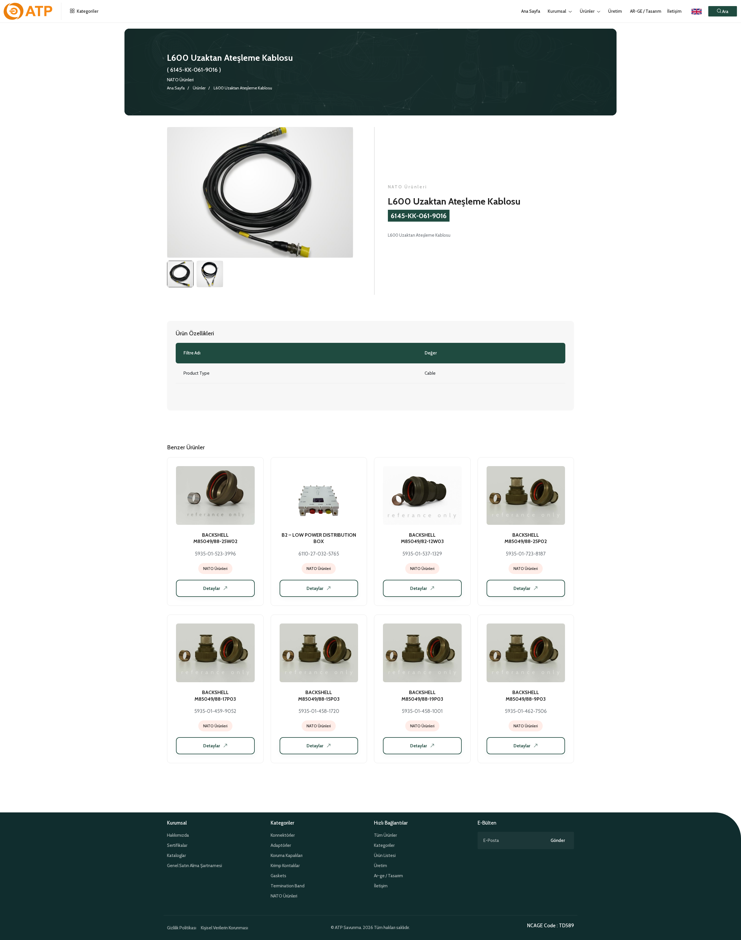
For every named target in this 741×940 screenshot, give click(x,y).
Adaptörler (281, 845)
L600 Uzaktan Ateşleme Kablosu (243, 88)
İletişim (674, 11)
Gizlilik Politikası (181, 927)
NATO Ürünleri (180, 79)
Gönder (558, 840)
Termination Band (288, 886)
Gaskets (278, 875)
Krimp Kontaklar (285, 865)
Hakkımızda (178, 835)
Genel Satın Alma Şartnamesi (194, 865)
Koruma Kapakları (286, 855)
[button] (723, 11)
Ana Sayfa (176, 88)
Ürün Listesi (385, 855)
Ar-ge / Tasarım (388, 875)
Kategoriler (87, 11)
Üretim (380, 865)
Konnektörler (283, 835)
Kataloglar (176, 855)
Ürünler (199, 88)
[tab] (180, 274)
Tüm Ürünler (385, 835)
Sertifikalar (177, 845)
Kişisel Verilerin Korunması (224, 927)
